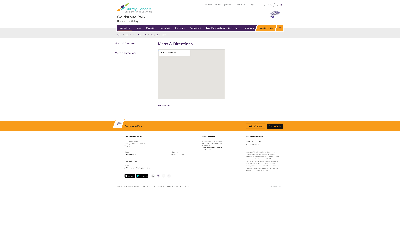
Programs (180, 28)
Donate (218, 5)
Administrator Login (253, 141)
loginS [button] (252, 5)
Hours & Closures (125, 43)
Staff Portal (177, 186)
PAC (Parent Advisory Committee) (222, 28)
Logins (187, 186)
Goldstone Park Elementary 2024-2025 (212, 149)
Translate (241, 5)
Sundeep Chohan (177, 154)
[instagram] (281, 5)
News (138, 28)
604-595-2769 (130, 161)
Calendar (150, 28)
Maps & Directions (125, 53)
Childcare (249, 28)
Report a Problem (252, 145)
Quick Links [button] (228, 5)
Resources (165, 28)
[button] (280, 28)
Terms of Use (158, 186)
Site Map (168, 186)
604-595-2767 (130, 154)
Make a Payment (255, 126)
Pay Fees (208, 5)
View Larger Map (164, 105)
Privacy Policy (146, 186)
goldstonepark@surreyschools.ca (137, 168)
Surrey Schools (122, 186)
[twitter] (277, 5)
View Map (128, 146)
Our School (125, 28)
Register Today (266, 28)
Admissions (195, 28)
